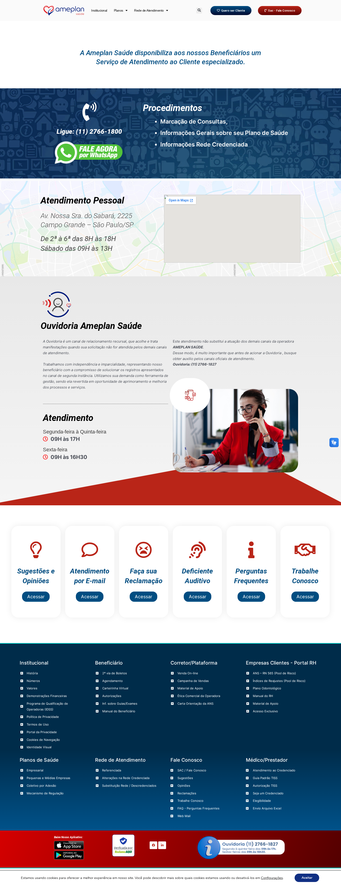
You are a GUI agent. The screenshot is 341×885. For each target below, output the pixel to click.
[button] (199, 10)
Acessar (36, 596)
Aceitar (307, 877)
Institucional (99, 10)
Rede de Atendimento (149, 10)
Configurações (272, 878)
